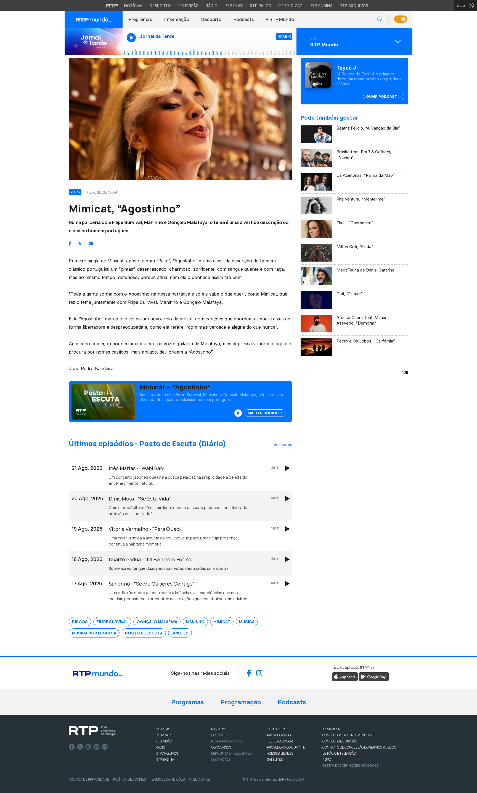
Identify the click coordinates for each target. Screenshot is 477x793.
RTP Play (233, 5)
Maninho (195, 621)
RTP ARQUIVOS (167, 753)
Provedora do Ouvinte (286, 747)
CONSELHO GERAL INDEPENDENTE (348, 735)
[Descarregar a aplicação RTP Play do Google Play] (374, 676)
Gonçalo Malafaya (157, 621)
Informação (176, 19)
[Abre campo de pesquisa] (379, 19)
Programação (241, 702)
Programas (140, 19)
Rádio (212, 5)
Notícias (133, 5)
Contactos (220, 759)
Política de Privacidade (89, 779)
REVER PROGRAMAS (226, 741)
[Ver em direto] (94, 41)
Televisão (188, 5)
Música (247, 621)
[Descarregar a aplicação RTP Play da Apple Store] (345, 676)
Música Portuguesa (94, 633)
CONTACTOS (276, 729)
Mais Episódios (263, 412)
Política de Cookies (129, 779)
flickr (105, 747)
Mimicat (221, 621)
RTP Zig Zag (290, 5)
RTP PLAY (218, 729)
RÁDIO (160, 747)
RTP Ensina (321, 5)
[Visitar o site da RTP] (112, 5)
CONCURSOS (221, 747)
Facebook (72, 747)
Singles (180, 633)
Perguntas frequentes (231, 753)
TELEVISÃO (164, 741)
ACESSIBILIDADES (280, 753)
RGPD (326, 759)
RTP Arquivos (354, 5)
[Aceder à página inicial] (94, 19)
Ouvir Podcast (382, 96)
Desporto (160, 5)
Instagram (88, 747)
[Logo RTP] (92, 731)
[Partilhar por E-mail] (91, 244)
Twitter (80, 747)
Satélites (275, 759)
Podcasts (244, 19)
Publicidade (199, 779)
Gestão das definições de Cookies (350, 765)
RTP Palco (260, 5)
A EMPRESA (331, 729)
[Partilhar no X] (80, 244)
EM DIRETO (219, 735)
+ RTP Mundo (280, 19)
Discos (80, 621)
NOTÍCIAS (163, 729)
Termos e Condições (167, 779)
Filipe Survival (112, 621)
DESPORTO (164, 735)
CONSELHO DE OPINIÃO (339, 741)
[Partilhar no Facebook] (70, 244)
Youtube (97, 747)
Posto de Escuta (144, 633)
